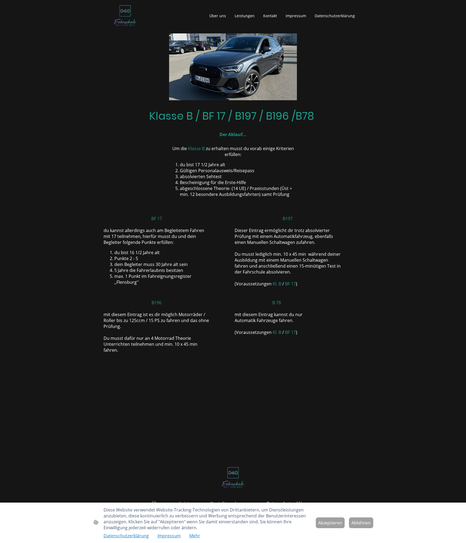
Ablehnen (361, 523)
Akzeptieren (330, 523)
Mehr (194, 536)
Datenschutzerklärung (126, 536)
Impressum (169, 536)
